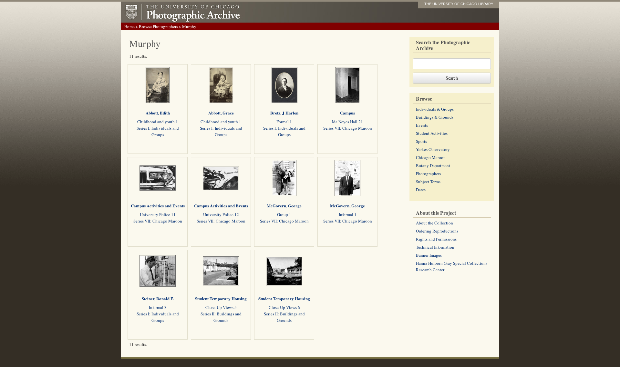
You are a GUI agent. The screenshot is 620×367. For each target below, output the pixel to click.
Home (129, 26)
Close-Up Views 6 (284, 307)
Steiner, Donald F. (158, 298)
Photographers (428, 173)
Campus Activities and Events (158, 206)
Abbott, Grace (221, 113)
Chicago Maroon (431, 157)
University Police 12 (221, 214)
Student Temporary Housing (221, 298)
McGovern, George (284, 206)
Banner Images (429, 255)
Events (422, 125)
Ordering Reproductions (437, 231)
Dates (421, 190)
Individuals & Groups (435, 109)
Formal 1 (284, 121)
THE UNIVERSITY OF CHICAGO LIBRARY (458, 4)
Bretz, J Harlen (284, 113)
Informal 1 (347, 214)
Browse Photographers (158, 26)
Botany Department (433, 165)
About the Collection (434, 223)
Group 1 (284, 214)
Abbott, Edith (158, 113)
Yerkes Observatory (433, 149)
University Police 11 (158, 214)
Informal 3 (158, 307)
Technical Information (435, 247)
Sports (421, 141)
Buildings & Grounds (434, 117)
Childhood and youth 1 (157, 121)
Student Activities (432, 133)
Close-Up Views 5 (221, 307)
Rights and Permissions (436, 239)
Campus (347, 113)
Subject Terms (428, 181)
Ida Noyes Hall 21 (347, 121)
